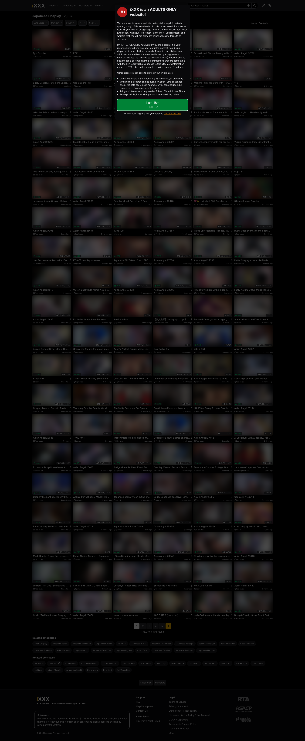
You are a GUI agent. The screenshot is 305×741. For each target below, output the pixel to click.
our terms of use (172, 113)
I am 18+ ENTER (152, 105)
